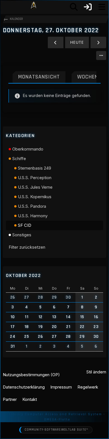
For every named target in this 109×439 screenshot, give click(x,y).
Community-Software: (56, 430)
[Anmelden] (87, 7)
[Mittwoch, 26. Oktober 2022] (55, 42)
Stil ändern (96, 372)
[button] (101, 55)
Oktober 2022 (23, 275)
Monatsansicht (39, 76)
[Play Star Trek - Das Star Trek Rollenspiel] (33, 7)
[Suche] (73, 7)
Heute (77, 42)
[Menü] (101, 7)
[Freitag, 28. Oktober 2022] (98, 42)
